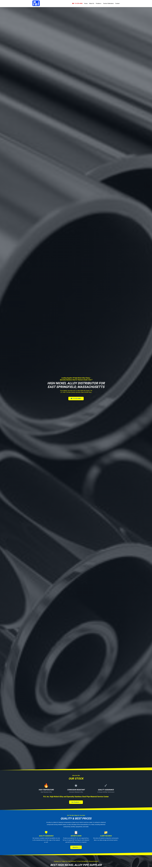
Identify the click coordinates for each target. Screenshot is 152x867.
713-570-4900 (77, 3)
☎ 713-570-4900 (76, 398)
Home (85, 3)
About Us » (75, 847)
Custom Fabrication (108, 3)
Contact (117, 3)
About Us (91, 3)
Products (98, 3)
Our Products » (75, 802)
